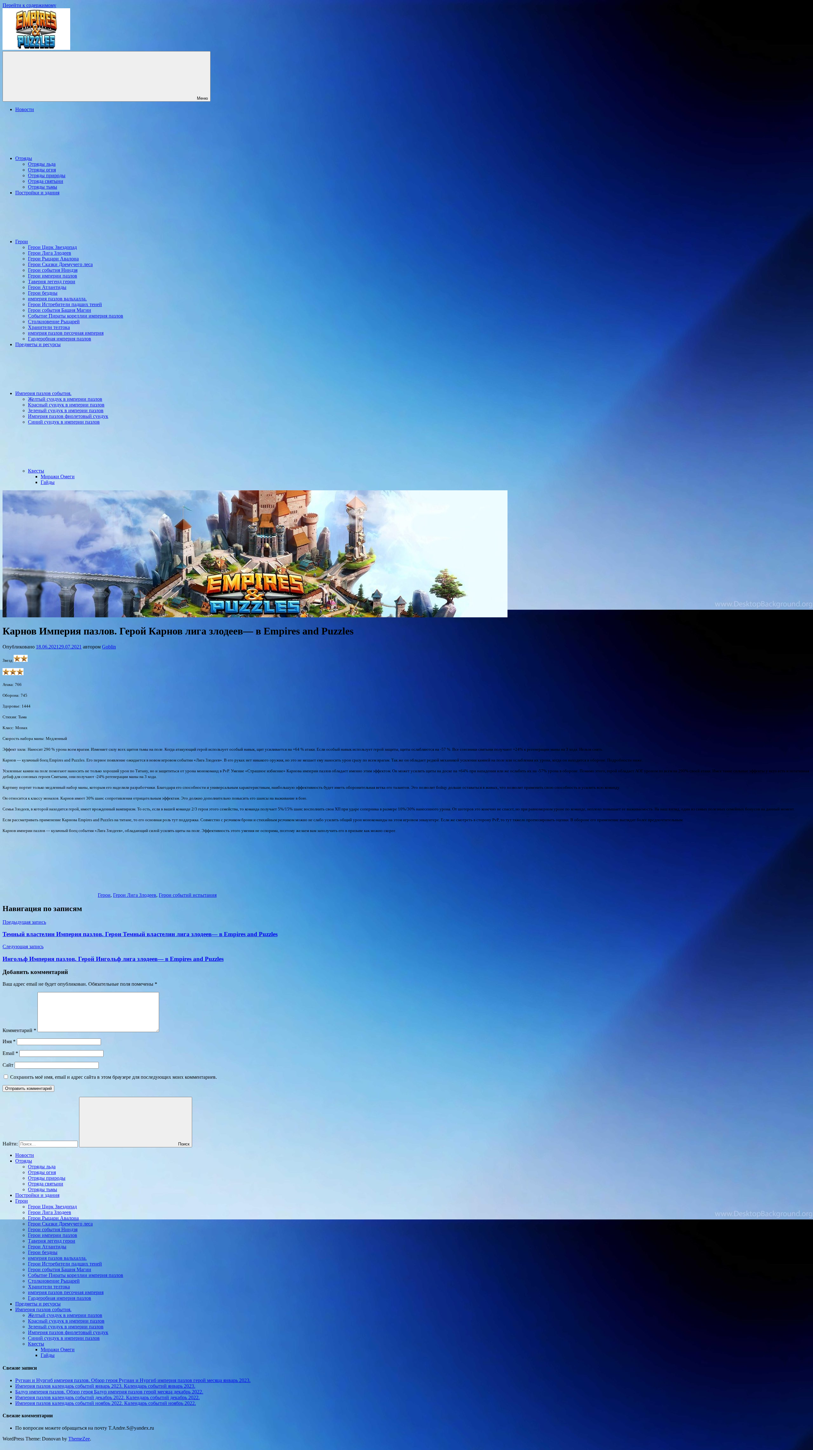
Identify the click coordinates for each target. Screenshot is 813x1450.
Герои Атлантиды (47, 287)
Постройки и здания (37, 192)
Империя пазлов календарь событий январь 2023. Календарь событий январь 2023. (105, 1386)
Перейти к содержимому (29, 5)
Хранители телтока (49, 327)
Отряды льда (42, 164)
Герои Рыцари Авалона (53, 258)
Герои (21, 241)
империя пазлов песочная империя (66, 333)
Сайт (8, 1065)
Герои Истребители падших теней (65, 304)
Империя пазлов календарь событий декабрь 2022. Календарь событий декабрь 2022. (107, 1397)
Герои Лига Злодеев (49, 253)
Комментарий (19, 1030)
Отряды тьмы (42, 187)
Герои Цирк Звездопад (52, 247)
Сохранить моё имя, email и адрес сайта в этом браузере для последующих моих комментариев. (113, 1077)
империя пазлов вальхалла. (57, 298)
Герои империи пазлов (52, 276)
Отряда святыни (45, 181)
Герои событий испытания (188, 895)
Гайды (48, 482)
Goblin (109, 646)
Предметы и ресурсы (38, 344)
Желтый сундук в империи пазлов (65, 399)
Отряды (23, 158)
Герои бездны (42, 293)
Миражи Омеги (58, 476)
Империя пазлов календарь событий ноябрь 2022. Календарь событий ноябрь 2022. (105, 1403)
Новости (24, 109)
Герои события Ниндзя (52, 270)
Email (10, 1053)
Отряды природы (46, 175)
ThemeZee (79, 1438)
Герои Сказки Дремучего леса (60, 264)
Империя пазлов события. (43, 393)
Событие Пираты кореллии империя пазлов (75, 316)
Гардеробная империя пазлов (59, 338)
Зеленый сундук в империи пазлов (66, 410)
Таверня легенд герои (51, 281)
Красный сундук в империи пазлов (66, 404)
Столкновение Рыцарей (54, 321)
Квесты (36, 470)
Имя (9, 1041)
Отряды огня (42, 169)
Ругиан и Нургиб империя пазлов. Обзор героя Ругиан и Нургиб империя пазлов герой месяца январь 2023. (133, 1380)
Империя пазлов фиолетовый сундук (68, 416)
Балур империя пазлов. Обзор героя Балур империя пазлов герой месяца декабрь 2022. (109, 1391)
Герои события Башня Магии (59, 310)
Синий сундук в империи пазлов (64, 422)
